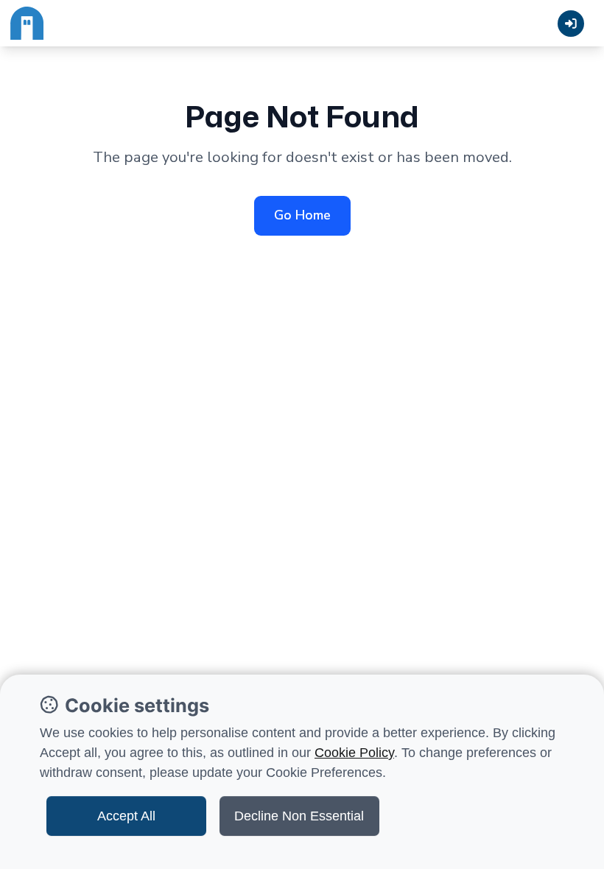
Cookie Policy (354, 752)
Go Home (302, 215)
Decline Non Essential (299, 816)
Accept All (126, 816)
